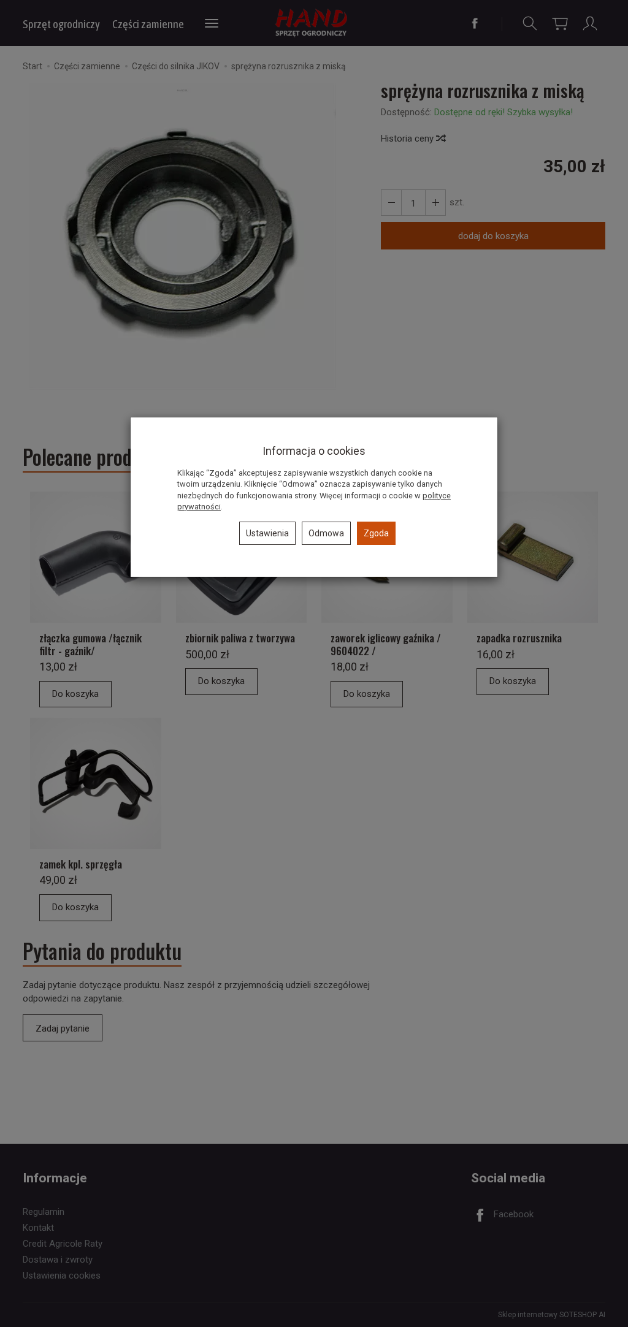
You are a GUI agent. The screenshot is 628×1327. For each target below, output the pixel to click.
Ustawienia (267, 533)
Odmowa (326, 533)
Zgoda (376, 533)
